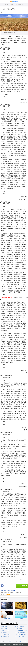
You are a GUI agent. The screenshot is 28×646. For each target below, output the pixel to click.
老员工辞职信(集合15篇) (20, 634)
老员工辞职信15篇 (5, 634)
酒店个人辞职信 (4, 628)
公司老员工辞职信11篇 (20, 632)
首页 (12, 4)
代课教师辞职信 (4, 626)
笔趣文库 (12, 644)
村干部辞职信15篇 (5, 636)
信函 (16, 4)
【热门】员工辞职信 (6, 630)
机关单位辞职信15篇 (19, 626)
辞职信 (21, 4)
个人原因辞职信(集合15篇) (21, 630)
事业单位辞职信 (18, 628)
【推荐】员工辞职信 (19, 636)
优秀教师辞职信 (4, 632)
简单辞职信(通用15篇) (9, 641)
